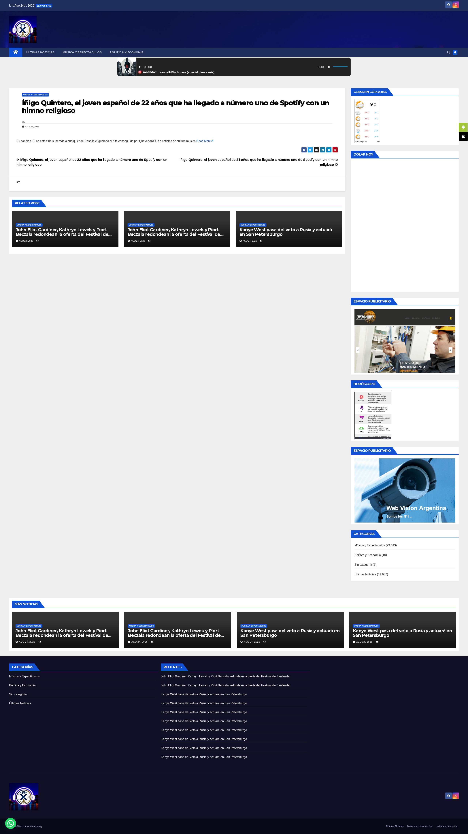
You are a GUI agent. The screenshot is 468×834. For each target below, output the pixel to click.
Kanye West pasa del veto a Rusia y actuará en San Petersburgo (285, 232)
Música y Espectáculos (82, 52)
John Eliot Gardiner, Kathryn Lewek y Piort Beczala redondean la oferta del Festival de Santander (62, 234)
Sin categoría (363, 564)
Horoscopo (385, 438)
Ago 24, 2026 (27, 642)
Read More (203, 141)
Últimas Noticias (40, 52)
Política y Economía (127, 52)
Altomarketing (34, 826)
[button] (448, 52)
